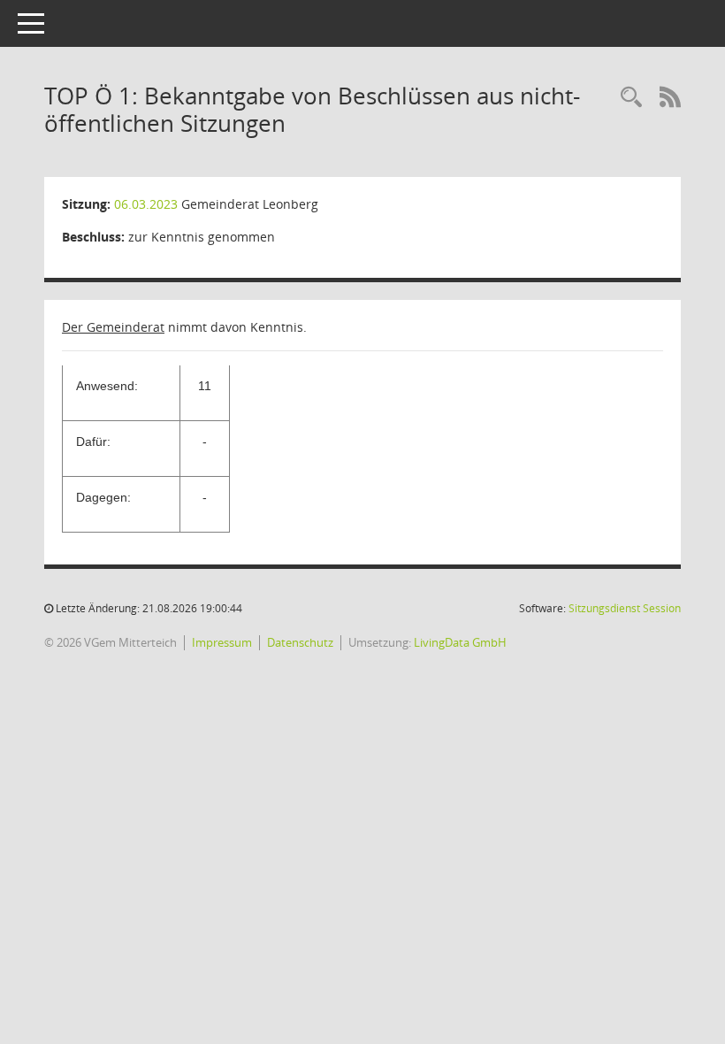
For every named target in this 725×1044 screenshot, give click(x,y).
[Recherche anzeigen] (631, 97)
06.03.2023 (146, 204)
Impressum (222, 642)
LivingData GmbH (460, 642)
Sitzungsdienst (625, 608)
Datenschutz (300, 642)
